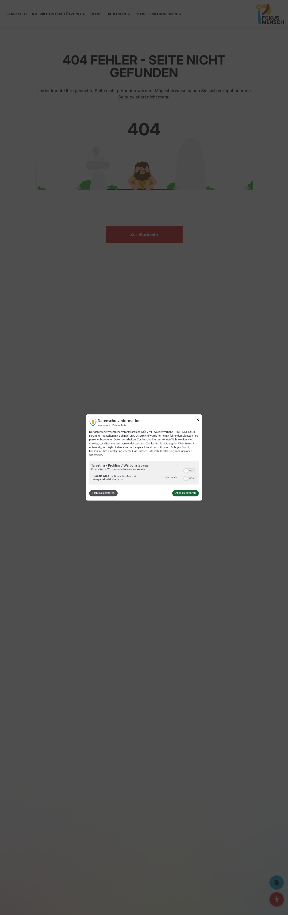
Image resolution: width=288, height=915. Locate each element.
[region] (144, 474)
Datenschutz (119, 425)
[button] (186, 471)
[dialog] (144, 457)
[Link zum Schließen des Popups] (198, 420)
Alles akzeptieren (185, 493)
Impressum (104, 425)
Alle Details (171, 477)
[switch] (190, 470)
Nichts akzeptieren (103, 493)
